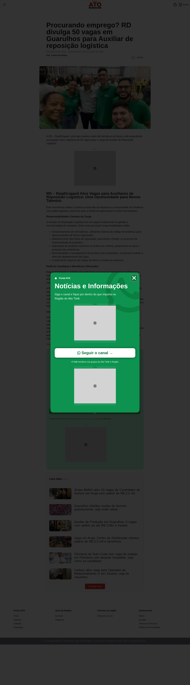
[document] (95, 342)
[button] (134, 278)
